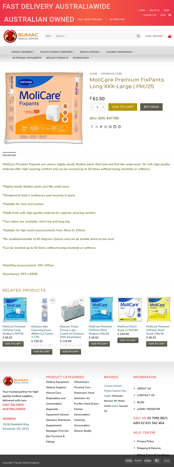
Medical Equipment (22, 52)
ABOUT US (144, 388)
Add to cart (123, 107)
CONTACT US (145, 395)
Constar (108, 386)
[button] (154, 36)
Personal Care (111, 73)
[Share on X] (96, 127)
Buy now (151, 107)
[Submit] (138, 36)
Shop (166, 10)
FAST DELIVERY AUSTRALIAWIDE (56, 6)
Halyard (116, 390)
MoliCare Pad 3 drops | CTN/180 (127, 328)
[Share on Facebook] (91, 127)
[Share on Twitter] (101, 127)
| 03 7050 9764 (114, 19)
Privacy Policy (145, 441)
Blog (163, 15)
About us (155, 10)
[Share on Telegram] (119, 127)
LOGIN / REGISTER (148, 409)
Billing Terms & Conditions (153, 455)
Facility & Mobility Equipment (56, 52)
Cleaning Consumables (119, 52)
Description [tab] (9, 155)
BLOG (140, 402)
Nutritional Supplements (27, 58)
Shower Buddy (81, 58)
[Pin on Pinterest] (110, 127)
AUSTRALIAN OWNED (39, 19)
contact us (150, 15)
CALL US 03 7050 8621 (90, 19)
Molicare (117, 386)
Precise (107, 390)
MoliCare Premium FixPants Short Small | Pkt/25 (157, 330)
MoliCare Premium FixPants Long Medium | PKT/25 (14, 330)
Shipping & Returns (149, 448)
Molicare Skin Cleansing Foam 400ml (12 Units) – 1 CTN (43, 332)
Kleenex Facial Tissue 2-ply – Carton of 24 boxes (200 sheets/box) (72, 332)
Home (142, 10)
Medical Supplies (89, 52)
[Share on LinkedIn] (114, 127)
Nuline (114, 406)
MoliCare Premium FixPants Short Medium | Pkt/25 (100, 330)
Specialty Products (57, 58)
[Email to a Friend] (105, 127)
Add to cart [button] (13, 343)
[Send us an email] (170, 15)
